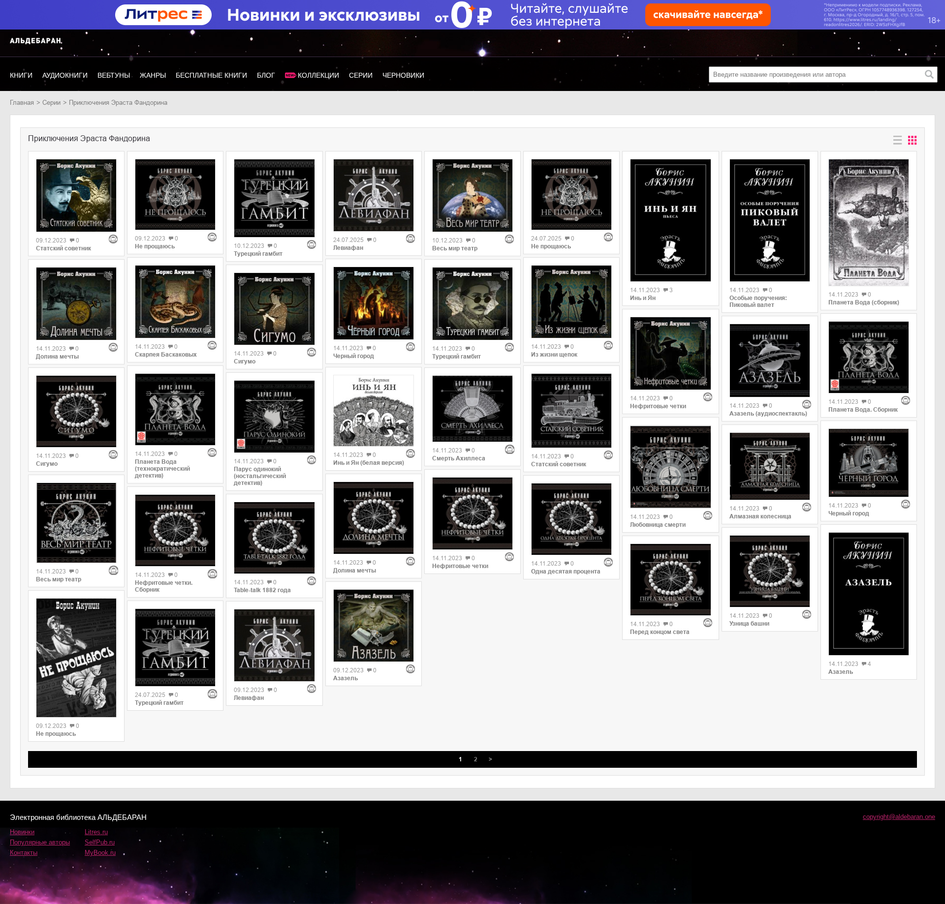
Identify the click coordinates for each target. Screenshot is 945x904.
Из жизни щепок (554, 354)
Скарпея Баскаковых (166, 354)
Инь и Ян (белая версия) (368, 462)
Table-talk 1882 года (262, 590)
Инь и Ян (643, 298)
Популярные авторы (40, 842)
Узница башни (749, 623)
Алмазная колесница (760, 516)
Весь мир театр (58, 579)
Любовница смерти (658, 524)
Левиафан (249, 697)
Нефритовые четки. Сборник (163, 586)
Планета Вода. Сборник (863, 409)
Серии (361, 75)
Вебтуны (113, 75)
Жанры (153, 75)
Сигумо (47, 463)
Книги (21, 75)
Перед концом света (660, 632)
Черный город (353, 356)
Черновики (403, 75)
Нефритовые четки (460, 566)
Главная (22, 102)
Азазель (345, 678)
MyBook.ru (100, 852)
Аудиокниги (65, 75)
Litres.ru (96, 832)
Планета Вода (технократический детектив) (162, 468)
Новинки (22, 832)
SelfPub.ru (100, 842)
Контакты (23, 852)
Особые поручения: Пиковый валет (758, 301)
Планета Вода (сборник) (863, 302)
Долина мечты (57, 356)
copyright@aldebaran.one (899, 816)
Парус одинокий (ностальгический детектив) (260, 476)
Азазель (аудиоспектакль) (768, 413)
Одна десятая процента (565, 571)
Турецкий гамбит (159, 702)
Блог (266, 75)
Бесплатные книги (211, 75)
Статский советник (63, 248)
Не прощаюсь (56, 733)
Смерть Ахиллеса (458, 458)
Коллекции (318, 75)
